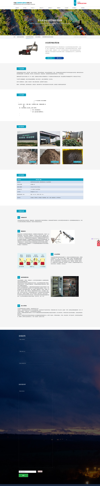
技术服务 (74, 7)
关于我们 (24, 7)
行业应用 (66, 7)
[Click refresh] (40, 471)
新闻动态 (50, 7)
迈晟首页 (17, 7)
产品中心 (32, 7)
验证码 (20, 469)
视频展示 (58, 7)
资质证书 (41, 7)
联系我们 (83, 7)
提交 (23, 475)
